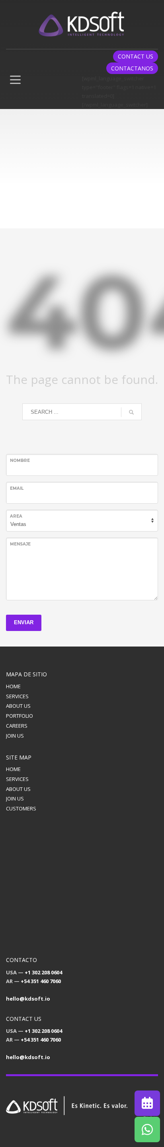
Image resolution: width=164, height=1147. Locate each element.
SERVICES (17, 696)
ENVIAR (23, 622)
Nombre (20, 460)
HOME (13, 686)
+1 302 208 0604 (43, 972)
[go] (131, 412)
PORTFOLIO (19, 715)
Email (16, 488)
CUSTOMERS (21, 808)
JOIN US (15, 735)
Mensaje (20, 544)
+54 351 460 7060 (41, 981)
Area (16, 516)
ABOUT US (18, 705)
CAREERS (16, 725)
